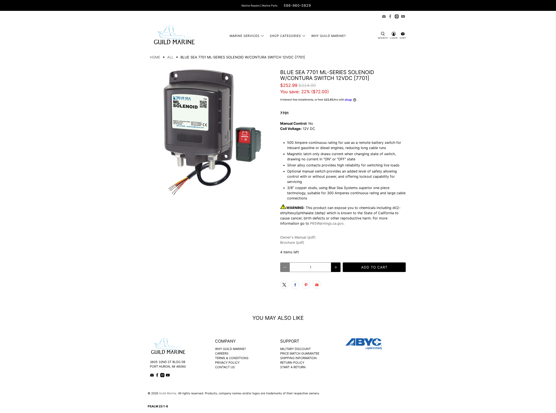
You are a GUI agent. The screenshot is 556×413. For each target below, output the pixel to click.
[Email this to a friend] (317, 285)
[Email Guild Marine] (384, 16)
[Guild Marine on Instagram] (397, 16)
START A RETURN (293, 367)
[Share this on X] (284, 285)
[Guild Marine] (174, 36)
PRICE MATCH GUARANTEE (299, 353)
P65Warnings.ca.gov (326, 223)
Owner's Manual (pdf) (298, 237)
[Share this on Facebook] (295, 285)
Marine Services (245, 36)
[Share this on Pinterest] (306, 285)
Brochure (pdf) (292, 242)
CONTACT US (225, 367)
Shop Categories (285, 36)
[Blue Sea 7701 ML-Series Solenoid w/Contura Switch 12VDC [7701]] (213, 132)
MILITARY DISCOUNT (295, 349)
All (170, 57)
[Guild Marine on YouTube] (403, 16)
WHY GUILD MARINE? (230, 349)
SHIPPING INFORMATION (298, 358)
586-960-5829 (297, 5)
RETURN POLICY (292, 362)
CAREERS (221, 353)
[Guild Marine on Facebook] (390, 16)
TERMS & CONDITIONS (231, 358)
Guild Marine (167, 393)
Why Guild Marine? (328, 36)
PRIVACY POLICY (227, 362)
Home (155, 57)
